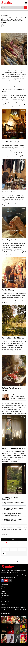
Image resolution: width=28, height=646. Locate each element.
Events (3, 589)
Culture (2, 15)
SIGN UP (14, 539)
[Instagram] (10, 580)
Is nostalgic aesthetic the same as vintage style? (14, 508)
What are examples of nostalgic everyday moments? (13, 519)
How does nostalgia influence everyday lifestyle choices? (12, 514)
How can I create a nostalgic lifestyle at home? (14, 503)
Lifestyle (6, 15)
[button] (26, 2)
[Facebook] (2, 580)
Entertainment (5, 595)
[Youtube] (6, 580)
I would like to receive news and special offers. (14, 542)
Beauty (3, 587)
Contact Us (4, 604)
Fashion (3, 591)
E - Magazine (5, 598)
